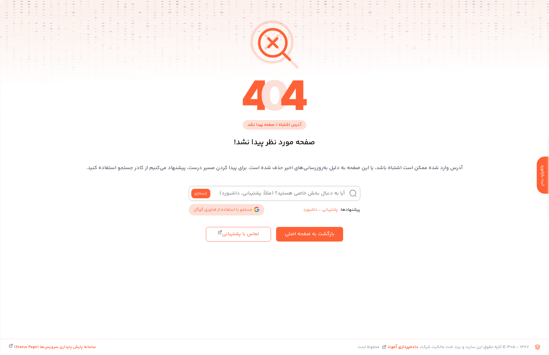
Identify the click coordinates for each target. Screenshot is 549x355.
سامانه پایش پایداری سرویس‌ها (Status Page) (54, 347)
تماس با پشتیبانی (240, 234)
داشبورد (310, 210)
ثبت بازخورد (542, 175)
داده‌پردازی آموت (403, 347)
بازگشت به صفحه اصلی (310, 234)
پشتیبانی (330, 210)
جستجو (200, 193)
